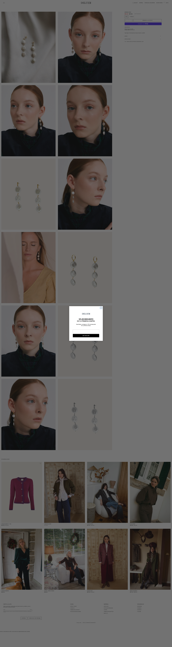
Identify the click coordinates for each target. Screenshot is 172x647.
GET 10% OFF (86, 335)
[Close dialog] (101, 308)
